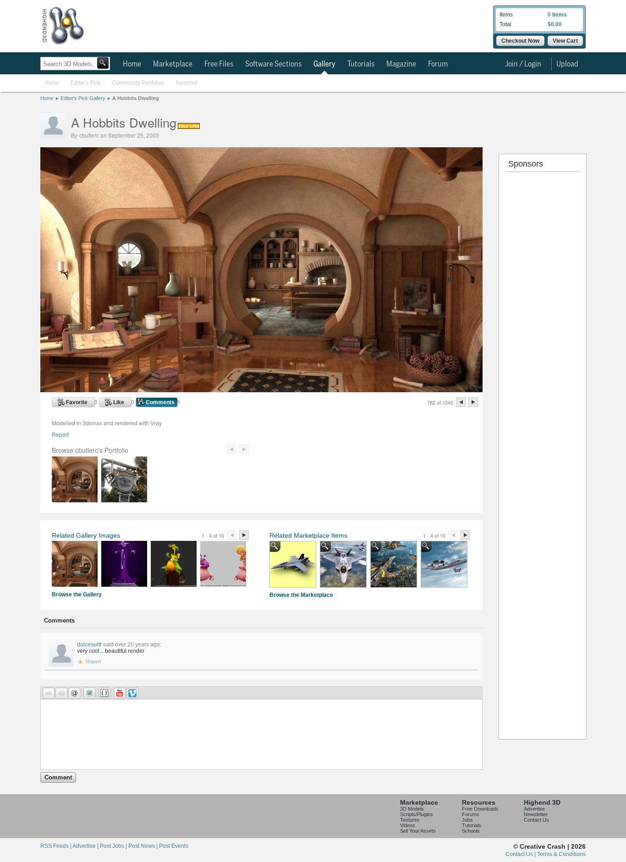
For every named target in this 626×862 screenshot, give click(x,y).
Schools (471, 831)
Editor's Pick (85, 83)
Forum (438, 64)
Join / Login (523, 64)
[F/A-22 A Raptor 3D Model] (343, 564)
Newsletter (536, 814)
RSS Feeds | (56, 846)
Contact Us (536, 820)
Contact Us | (521, 854)
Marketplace (172, 64)
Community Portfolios (138, 83)
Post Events (173, 846)
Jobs (467, 820)
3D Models (412, 809)
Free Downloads (480, 809)
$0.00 (555, 24)
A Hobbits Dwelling (135, 98)
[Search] (103, 63)
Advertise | (86, 846)
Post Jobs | (114, 846)
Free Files (218, 64)
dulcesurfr (89, 644)
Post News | (143, 846)
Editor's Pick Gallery (82, 98)
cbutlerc (89, 135)
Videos (407, 825)
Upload (567, 64)
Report (60, 434)
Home (132, 64)
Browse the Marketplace (301, 595)
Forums (470, 814)
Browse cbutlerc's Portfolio (90, 450)
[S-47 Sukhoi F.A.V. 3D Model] (394, 564)
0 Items (557, 14)
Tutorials (360, 64)
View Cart (565, 41)
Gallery (324, 64)
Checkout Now (520, 41)
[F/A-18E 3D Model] (293, 564)
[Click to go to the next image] (261, 390)
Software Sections (273, 64)
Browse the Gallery (77, 594)
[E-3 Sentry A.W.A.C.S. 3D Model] (444, 564)
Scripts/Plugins (416, 814)
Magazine (401, 64)
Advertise (534, 809)
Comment (58, 777)
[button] (49, 693)
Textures (410, 820)
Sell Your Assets (418, 831)
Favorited (187, 83)
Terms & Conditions (561, 854)
